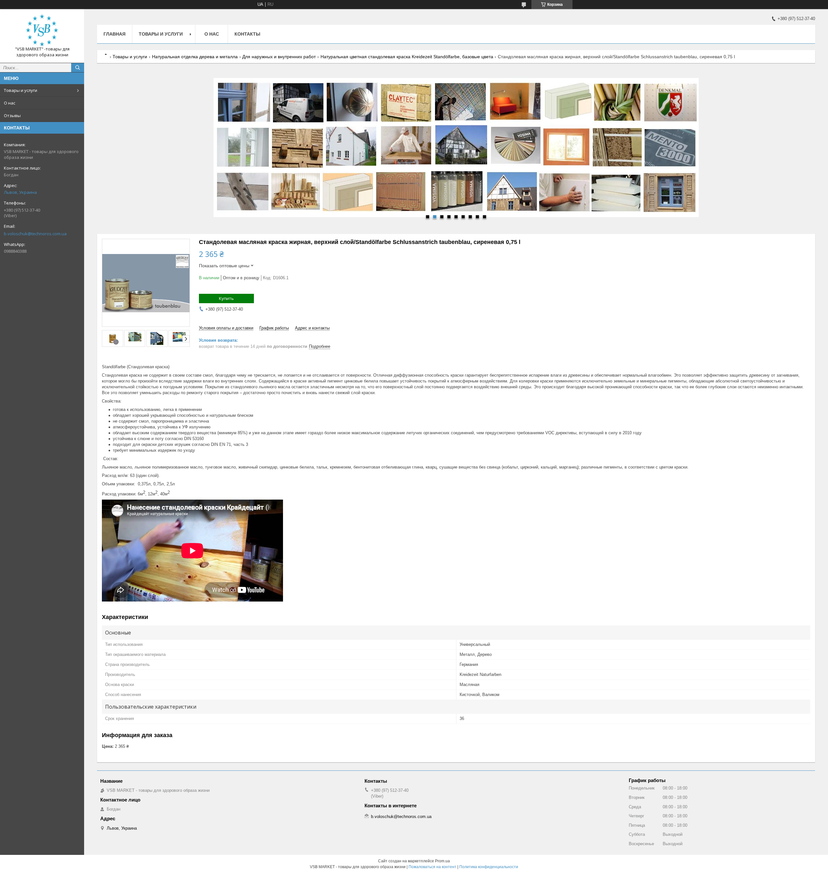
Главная (114, 34)
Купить (226, 298)
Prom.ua (442, 861)
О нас (9, 103)
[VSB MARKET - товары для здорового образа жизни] (42, 30)
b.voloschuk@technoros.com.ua (35, 234)
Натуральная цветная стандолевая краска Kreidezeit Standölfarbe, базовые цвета (407, 56)
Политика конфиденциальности (488, 867)
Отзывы (12, 115)
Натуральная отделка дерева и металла (195, 56)
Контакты (247, 34)
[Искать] (77, 67)
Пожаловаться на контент (432, 867)
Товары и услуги (20, 90)
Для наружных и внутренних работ (279, 56)
